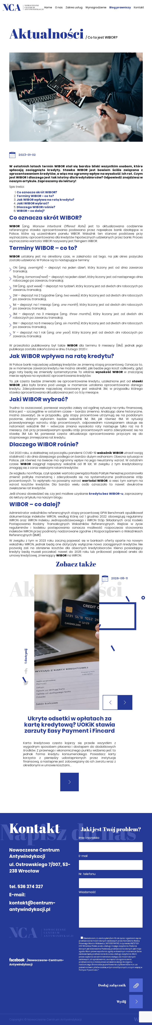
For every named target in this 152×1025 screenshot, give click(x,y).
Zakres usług (74, 7)
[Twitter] (26, 683)
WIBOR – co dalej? (31, 211)
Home (48, 7)
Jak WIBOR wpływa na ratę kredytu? (45, 200)
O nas (59, 7)
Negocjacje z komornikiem (69, 718)
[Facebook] (26, 671)
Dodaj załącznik (112, 969)
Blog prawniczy (120, 7)
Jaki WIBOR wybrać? (33, 203)
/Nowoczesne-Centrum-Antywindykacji (36, 946)
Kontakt (139, 7)
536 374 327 (30, 871)
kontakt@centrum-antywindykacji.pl (32, 890)
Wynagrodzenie (95, 7)
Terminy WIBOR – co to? (35, 196)
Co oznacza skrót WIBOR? (37, 192)
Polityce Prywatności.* (89, 954)
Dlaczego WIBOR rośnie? (36, 207)
